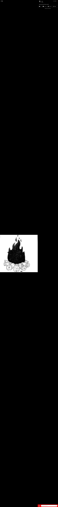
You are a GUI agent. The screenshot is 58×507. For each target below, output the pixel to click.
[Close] (1, 1)
